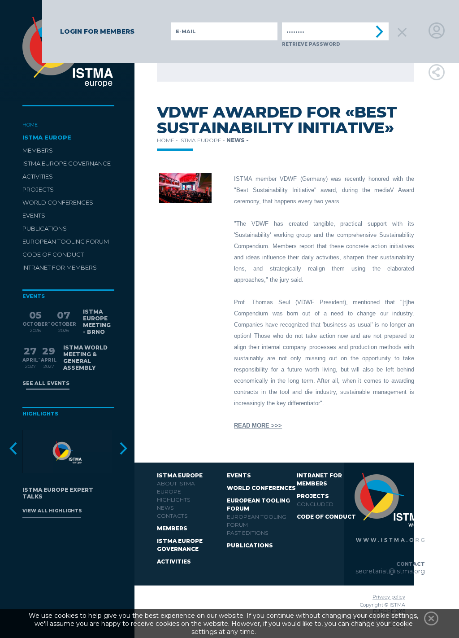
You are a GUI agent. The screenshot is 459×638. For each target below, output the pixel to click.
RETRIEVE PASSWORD (311, 44)
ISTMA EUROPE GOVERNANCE (66, 163)
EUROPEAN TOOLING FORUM (65, 241)
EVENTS (33, 215)
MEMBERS (37, 150)
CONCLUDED (315, 504)
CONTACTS (172, 515)
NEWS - (237, 140)
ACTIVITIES (37, 176)
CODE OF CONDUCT (53, 254)
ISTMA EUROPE (46, 137)
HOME (30, 125)
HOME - (168, 140)
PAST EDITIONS (247, 532)
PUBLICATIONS (44, 228)
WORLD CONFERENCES (57, 202)
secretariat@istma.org (390, 571)
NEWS (165, 507)
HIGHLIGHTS (173, 499)
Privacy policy (388, 597)
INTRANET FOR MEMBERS (59, 267)
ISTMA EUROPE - (202, 140)
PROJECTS (38, 189)
